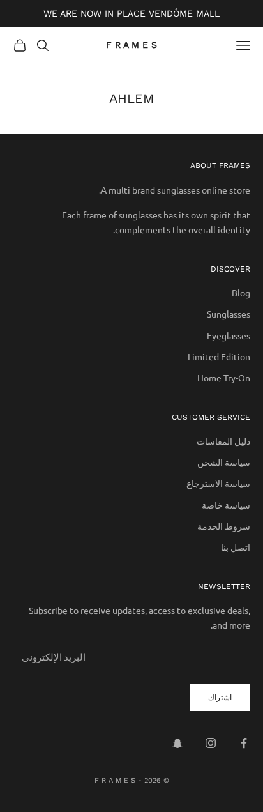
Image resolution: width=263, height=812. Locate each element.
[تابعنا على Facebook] (243, 743)
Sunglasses (228, 313)
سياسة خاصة (226, 504)
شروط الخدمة (223, 526)
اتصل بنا (235, 547)
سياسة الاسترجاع (218, 483)
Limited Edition (219, 356)
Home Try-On (223, 377)
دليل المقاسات (223, 441)
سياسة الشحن (223, 462)
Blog (241, 292)
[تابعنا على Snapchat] (177, 743)
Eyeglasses (228, 335)
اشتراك (220, 697)
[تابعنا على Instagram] (210, 743)
